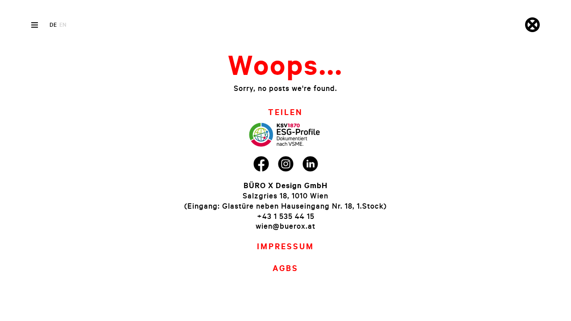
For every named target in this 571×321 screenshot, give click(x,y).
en (62, 24)
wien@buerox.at (285, 225)
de (53, 24)
